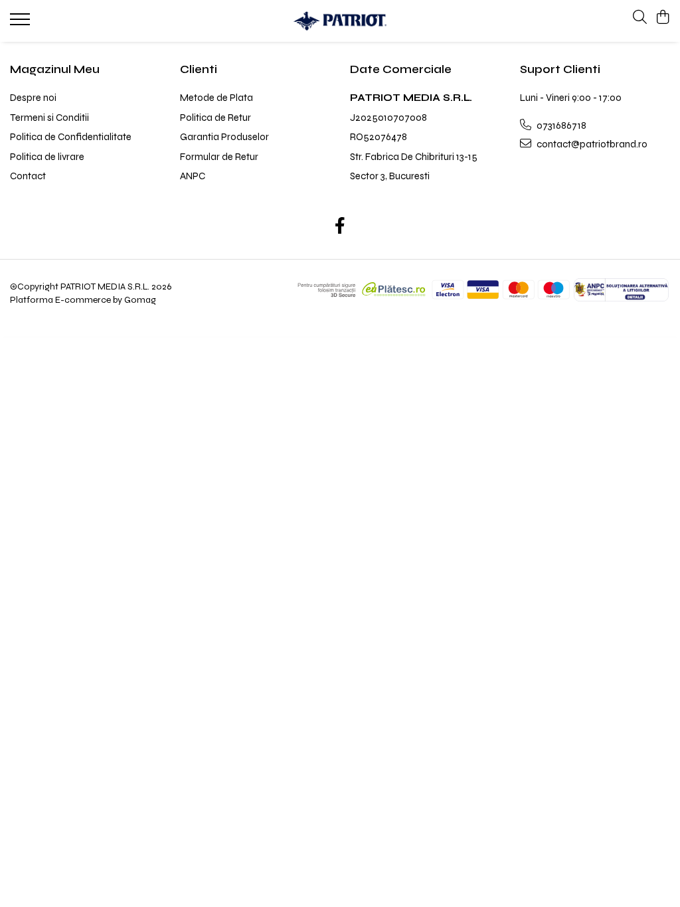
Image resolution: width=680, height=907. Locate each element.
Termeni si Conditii (49, 118)
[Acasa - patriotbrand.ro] (340, 21)
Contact (28, 176)
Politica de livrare (47, 157)
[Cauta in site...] (640, 18)
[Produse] (21, 23)
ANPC (192, 176)
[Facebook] (340, 227)
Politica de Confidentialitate (70, 137)
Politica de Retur (215, 118)
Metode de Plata (216, 98)
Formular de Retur (219, 157)
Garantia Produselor (224, 137)
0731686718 (560, 125)
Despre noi (33, 98)
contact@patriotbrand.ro (591, 144)
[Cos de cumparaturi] (663, 18)
